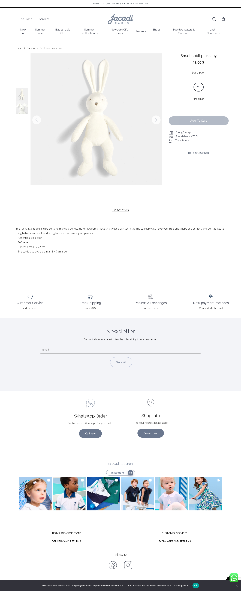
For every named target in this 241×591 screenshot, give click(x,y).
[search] (214, 19)
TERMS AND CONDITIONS (66, 533)
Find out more (30, 308)
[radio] (198, 87)
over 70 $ (90, 308)
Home (19, 48)
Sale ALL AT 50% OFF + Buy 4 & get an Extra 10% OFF (120, 3)
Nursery (31, 48)
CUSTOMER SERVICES (174, 533)
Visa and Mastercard (211, 308)
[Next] (156, 119)
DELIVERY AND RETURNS (66, 541)
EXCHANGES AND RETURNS (174, 541)
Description (120, 210)
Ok (195, 585)
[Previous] (36, 119)
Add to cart (198, 120)
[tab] (120, 210)
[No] (236, 585)
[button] (35, 493)
